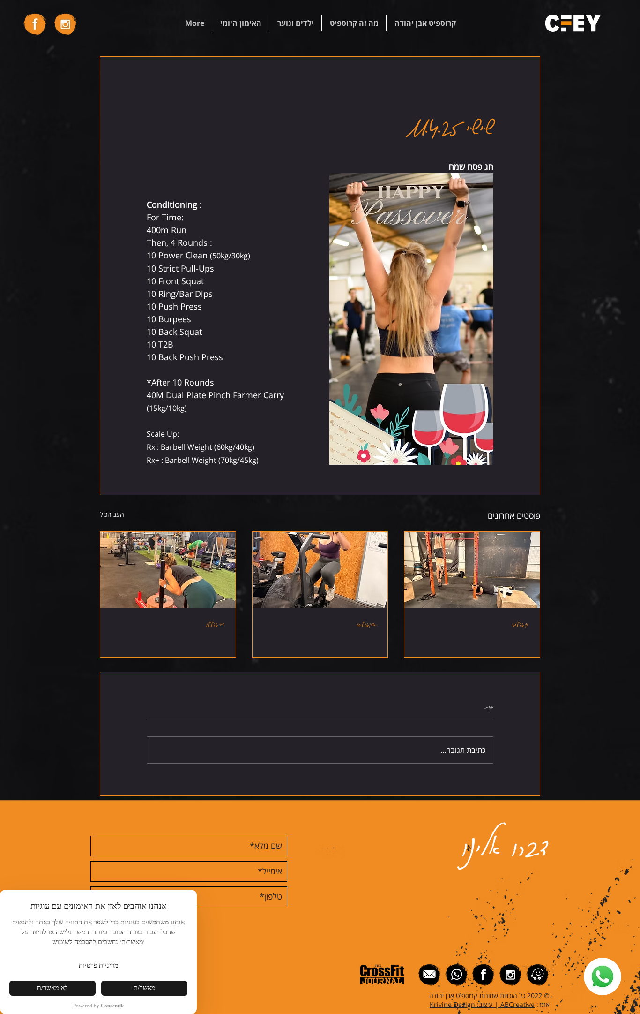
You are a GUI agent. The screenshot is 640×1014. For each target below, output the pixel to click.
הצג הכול (112, 514)
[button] (424, 23)
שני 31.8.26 (520, 624)
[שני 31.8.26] (472, 570)
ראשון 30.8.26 (366, 624)
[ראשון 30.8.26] (320, 570)
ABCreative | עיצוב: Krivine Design (482, 1004)
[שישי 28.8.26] (168, 570)
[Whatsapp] (602, 976)
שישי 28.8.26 (215, 624)
